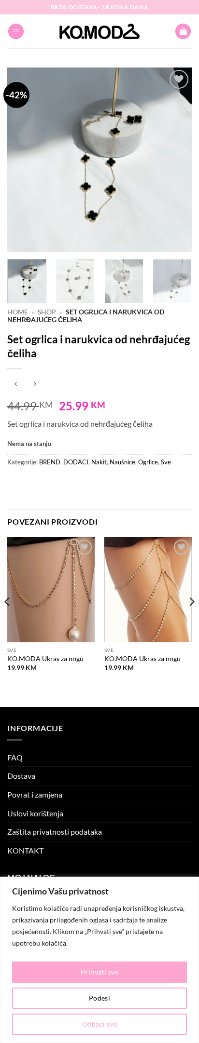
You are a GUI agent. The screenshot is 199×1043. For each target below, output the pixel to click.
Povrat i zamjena (34, 794)
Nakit (99, 462)
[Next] (176, 159)
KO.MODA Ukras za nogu (45, 659)
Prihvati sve (99, 972)
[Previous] (23, 159)
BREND (49, 462)
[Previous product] (34, 384)
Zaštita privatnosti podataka (54, 831)
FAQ (15, 757)
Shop (47, 312)
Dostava (21, 775)
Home (17, 312)
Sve (166, 462)
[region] (99, 960)
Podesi (100, 998)
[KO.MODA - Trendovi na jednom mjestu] (99, 31)
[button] (16, 32)
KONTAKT (25, 850)
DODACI (75, 462)
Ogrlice (148, 462)
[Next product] (15, 384)
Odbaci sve (99, 1024)
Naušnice (122, 462)
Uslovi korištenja (35, 813)
